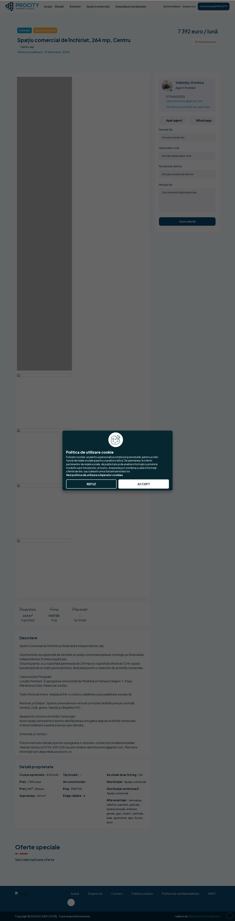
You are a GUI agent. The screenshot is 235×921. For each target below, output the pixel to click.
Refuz (91, 484)
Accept (144, 484)
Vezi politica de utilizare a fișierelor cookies (94, 474)
